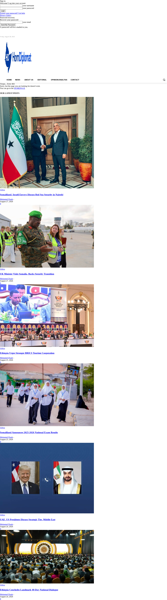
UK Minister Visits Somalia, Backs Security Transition (27, 274)
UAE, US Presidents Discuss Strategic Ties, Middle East (27, 519)
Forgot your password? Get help (12, 13)
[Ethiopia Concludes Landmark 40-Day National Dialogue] (47, 583)
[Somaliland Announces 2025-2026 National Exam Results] (47, 425)
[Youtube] (165, 30)
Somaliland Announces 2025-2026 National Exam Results (29, 432)
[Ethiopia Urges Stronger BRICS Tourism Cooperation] (47, 346)
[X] (158, 30)
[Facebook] (152, 30)
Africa (2, 190)
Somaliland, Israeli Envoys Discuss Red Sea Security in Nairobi (31, 194)
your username (28, 6)
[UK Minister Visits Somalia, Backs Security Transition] (47, 267)
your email (27, 22)
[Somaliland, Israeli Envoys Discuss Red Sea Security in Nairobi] (47, 188)
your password (28, 8)
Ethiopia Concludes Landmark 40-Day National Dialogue (29, 589)
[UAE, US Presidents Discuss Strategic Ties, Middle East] (47, 513)
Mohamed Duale (6, 199)
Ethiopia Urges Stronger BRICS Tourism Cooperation (27, 353)
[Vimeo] (162, 30)
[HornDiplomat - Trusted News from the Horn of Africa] (25, 56)
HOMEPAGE (19, 88)
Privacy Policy (5, 15)
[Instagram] (155, 30)
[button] (164, 80)
